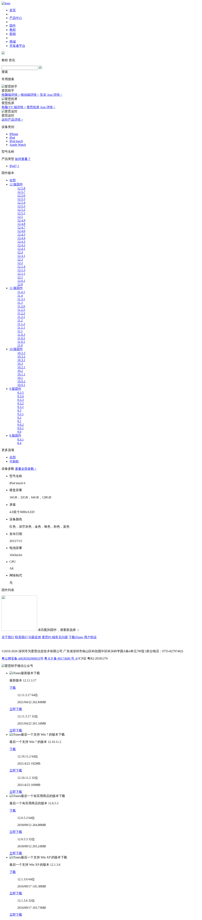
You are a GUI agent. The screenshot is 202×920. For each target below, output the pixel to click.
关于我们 (8, 637)
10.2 (20, 370)
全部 (12, 180)
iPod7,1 (14, 166)
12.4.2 (21, 245)
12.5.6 (21, 195)
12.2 (20, 263)
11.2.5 (21, 309)
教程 (12, 29)
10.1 (20, 378)
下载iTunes (76, 637)
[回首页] (6, 3)
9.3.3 (20, 399)
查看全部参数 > (25, 468)
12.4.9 (21, 220)
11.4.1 (21, 292)
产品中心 (15, 18)
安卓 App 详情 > (51, 94)
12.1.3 (21, 270)
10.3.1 (21, 360)
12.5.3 (21, 206)
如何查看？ (23, 159)
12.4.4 (21, 238)
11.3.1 (21, 299)
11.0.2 (21, 338)
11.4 (20, 295)
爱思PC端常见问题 (55, 637)
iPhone (13, 134)
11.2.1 (21, 317)
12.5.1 (21, 213)
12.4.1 (21, 248)
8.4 (19, 443)
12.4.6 (21, 231)
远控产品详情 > (12, 119)
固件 (12, 25)
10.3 (20, 363)
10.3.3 (21, 353)
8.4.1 (20, 439)
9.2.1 (20, 414)
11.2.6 (21, 306)
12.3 (20, 259)
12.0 (20, 284)
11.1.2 (21, 324)
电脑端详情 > (11, 94)
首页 (12, 10)
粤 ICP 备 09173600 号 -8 (61, 658)
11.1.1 (21, 327)
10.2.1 (21, 367)
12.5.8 (21, 188)
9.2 (19, 417)
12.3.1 (21, 255)
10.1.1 (21, 374)
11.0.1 (21, 341)
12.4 (20, 252)
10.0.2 (21, 381)
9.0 (19, 431)
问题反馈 (34, 637)
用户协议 (90, 637)
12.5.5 (21, 199)
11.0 (20, 345)
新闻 (12, 34)
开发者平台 (17, 45)
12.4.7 (21, 227)
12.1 (20, 277)
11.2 (20, 320)
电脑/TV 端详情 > (14, 107)
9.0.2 (20, 424)
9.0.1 (20, 428)
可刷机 (14, 461)
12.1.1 (21, 273)
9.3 (19, 410)
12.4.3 (21, 241)
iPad (12, 137)
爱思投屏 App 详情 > (41, 107)
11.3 (20, 302)
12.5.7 (21, 192)
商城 (12, 41)
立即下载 (15, 709)
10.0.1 (21, 385)
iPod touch (16, 141)
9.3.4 (20, 396)
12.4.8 (21, 224)
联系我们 (21, 637)
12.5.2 (21, 209)
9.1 (19, 421)
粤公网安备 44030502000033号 (22, 658)
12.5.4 (21, 202)
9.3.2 (20, 403)
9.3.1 (20, 407)
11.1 (20, 331)
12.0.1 (21, 280)
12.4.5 (21, 234)
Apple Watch (17, 144)
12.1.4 (21, 266)
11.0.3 (21, 334)
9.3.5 (20, 392)
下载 (12, 687)
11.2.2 (21, 313)
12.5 (20, 216)
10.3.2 (21, 356)
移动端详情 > (30, 94)
